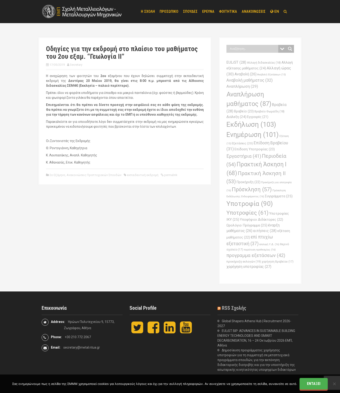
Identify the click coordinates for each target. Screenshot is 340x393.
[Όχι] (334, 383)
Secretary (76, 64)
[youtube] (186, 331)
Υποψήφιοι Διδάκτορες (261, 219)
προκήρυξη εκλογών (243, 261)
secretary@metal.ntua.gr (81, 347)
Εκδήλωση (251, 124)
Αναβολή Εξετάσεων (271, 74)
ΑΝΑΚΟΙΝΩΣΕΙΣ (254, 11)
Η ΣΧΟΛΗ (148, 11)
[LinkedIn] (170, 331)
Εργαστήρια (243, 156)
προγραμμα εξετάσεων (255, 255)
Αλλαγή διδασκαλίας (264, 62)
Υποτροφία (249, 203)
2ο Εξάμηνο (57, 175)
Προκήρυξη (248, 182)
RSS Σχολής (234, 308)
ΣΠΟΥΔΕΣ (190, 11)
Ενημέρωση (252, 135)
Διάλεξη (236, 117)
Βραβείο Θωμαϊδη (269, 111)
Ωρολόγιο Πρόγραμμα (246, 225)
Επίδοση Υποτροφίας (255, 149)
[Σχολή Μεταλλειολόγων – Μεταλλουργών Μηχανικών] (82, 11)
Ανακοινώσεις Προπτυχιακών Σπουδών (94, 175)
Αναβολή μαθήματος (249, 80)
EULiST (236, 62)
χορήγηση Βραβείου (278, 261)
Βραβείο (244, 111)
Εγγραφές (257, 117)
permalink (170, 175)
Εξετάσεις (242, 143)
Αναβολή (246, 74)
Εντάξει (313, 383)
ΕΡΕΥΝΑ (208, 11)
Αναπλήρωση (242, 86)
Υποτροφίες (247, 213)
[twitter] (137, 331)
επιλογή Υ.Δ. (269, 244)
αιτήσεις (265, 231)
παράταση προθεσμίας (260, 249)
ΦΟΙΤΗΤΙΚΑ (228, 11)
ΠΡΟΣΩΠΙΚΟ (169, 11)
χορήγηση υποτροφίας (248, 266)
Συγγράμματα (279, 196)
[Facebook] (153, 331)
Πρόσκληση (252, 189)
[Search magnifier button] (290, 49)
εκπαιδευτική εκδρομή (142, 175)
